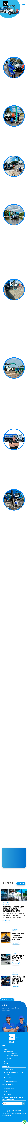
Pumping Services (8, 1051)
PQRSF (5, 1091)
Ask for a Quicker (7, 101)
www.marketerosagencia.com (18, 1113)
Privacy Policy (7, 1094)
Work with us (5, 999)
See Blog (20, 883)
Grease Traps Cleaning (12, 1055)
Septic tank (14, 951)
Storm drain (6, 902)
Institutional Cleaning (9, 1059)
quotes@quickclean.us (11, 1081)
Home (5, 1049)
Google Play (9, 863)
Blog (5, 1061)
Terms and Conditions (9, 1088)
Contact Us (6, 49)
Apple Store (20, 863)
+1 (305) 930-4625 (10, 1078)
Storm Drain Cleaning (12, 1053)
